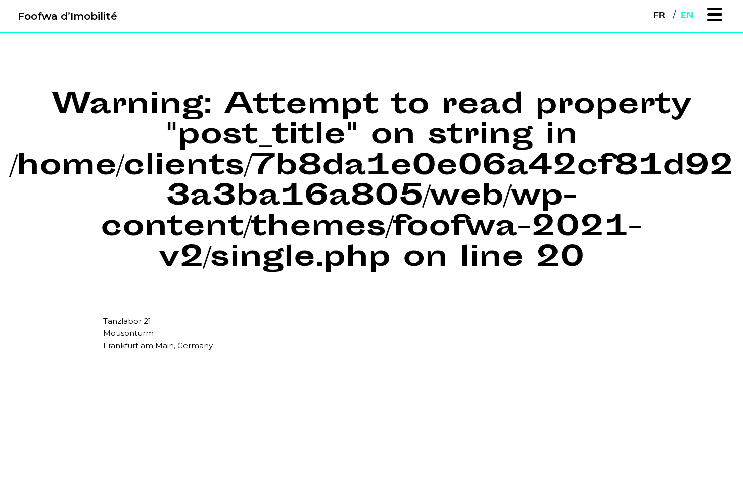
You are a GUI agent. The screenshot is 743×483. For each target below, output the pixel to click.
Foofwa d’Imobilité (67, 16)
